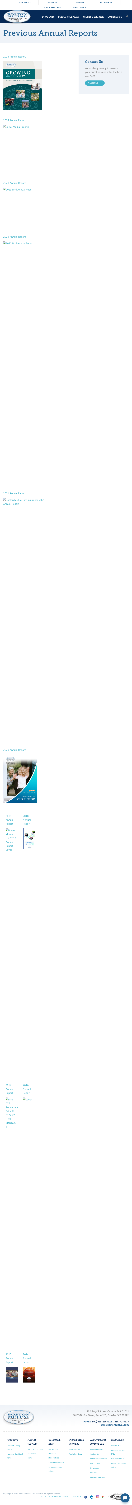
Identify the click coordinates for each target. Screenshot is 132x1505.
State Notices (53, 1458)
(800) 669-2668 (99, 1422)
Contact (93, 83)
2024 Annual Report (14, 120)
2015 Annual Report (10, 1358)
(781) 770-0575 (121, 1422)
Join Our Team (95, 1463)
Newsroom (94, 1468)
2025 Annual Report (14, 56)
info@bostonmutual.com (115, 1425)
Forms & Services (68, 17)
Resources (25, 2)
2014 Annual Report (27, 1358)
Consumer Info (54, 1442)
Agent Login (79, 7)
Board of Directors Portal (55, 1497)
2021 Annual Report (14, 493)
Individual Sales (75, 1449)
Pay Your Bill (107, 2)
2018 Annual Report (27, 819)
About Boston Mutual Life (98, 1442)
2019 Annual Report (10, 819)
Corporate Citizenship (98, 1458)
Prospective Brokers (76, 1442)
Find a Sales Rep (52, 7)
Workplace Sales (75, 1454)
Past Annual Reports (56, 1462)
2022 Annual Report (14, 236)
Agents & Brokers (93, 17)
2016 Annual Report (27, 1088)
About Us (52, 2)
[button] (127, 19)
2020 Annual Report (14, 749)
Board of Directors (97, 1449)
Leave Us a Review (97, 1477)
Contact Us (115, 17)
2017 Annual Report (10, 1088)
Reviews (79, 2)
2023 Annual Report (14, 183)
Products (48, 17)
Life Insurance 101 (118, 1458)
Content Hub (116, 1445)
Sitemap (77, 1497)
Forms (30, 1458)
